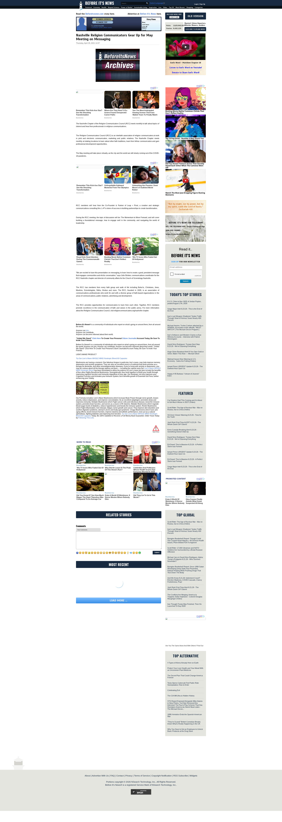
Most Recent (180, 7)
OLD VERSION (195, 16)
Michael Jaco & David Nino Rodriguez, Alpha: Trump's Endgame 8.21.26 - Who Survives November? (185, 559)
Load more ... (118, 600)
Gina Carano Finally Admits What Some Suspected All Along (194, 501)
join (87, 330)
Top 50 (171, 7)
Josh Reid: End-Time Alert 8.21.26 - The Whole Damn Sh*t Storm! (183, 588)
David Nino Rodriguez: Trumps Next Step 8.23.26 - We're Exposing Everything (183, 345)
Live (160, 7)
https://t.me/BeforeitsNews (177, 234)
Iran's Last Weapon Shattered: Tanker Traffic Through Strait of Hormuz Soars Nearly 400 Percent (184, 318)
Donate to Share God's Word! (185, 72)
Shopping (189, 7)
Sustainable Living (140, 7)
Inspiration (153, 7)
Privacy (128, 776)
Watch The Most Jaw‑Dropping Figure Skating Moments (185, 194)
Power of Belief (126, 7)
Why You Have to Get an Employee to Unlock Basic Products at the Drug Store (185, 730)
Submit (185, 281)
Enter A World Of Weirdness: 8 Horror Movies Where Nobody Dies (117, 497)
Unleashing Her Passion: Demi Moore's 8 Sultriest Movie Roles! (145, 187)
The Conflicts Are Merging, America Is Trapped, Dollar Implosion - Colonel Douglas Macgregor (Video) (184, 597)
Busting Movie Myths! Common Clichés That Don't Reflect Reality (117, 259)
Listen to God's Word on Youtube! (186, 67)
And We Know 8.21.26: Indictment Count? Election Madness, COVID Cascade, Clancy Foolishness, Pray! (184, 580)
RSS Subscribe (180, 776)
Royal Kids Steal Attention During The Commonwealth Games (87, 259)
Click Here (96, 338)
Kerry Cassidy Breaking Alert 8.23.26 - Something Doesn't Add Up (182, 431)
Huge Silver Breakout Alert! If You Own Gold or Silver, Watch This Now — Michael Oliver (185, 353)
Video (165, 7)
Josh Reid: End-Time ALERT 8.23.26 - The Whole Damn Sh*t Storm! (184, 423)
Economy (97, 7)
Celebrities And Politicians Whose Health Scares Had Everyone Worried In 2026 (144, 470)
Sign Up (202, 4)
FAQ (112, 776)
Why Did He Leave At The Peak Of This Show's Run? (118, 469)
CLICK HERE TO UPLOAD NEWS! (195, 29)
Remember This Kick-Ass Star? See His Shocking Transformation (89, 187)
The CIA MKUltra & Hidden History (180, 696)
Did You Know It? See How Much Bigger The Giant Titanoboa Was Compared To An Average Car (90, 497)
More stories (108, 27)
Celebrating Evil (173, 690)
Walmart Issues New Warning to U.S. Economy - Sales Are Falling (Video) (181, 360)
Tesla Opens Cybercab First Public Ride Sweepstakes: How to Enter (183, 684)
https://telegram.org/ (196, 226)
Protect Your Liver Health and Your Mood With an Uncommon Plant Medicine (185, 669)
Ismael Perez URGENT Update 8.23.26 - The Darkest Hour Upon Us (185, 367)
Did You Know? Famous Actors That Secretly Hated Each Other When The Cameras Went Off (184, 165)
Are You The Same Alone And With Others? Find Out (184, 646)
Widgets (193, 776)
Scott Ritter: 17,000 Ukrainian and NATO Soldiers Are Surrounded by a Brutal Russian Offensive (184, 550)
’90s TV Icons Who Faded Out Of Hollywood (144, 258)
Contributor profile (97, 27)
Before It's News (99, 3)
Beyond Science (113, 7)
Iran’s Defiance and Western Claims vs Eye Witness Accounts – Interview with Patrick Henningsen (184, 337)
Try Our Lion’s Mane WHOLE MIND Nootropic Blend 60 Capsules (101, 358)
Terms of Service (142, 776)
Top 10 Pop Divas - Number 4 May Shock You (184, 138)
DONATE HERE (174, 17)
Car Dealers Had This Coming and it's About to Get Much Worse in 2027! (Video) (184, 401)
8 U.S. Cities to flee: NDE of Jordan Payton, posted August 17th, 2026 (184, 302)
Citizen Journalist (129, 338)
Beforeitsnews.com (94, 14)
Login (196, 4)
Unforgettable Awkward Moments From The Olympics (116, 186)
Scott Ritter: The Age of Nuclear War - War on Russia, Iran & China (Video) (184, 409)
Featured (88, 7)
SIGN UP (175, 261)
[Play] (185, 47)
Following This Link (86, 418)
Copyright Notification (162, 776)
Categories (199, 7)
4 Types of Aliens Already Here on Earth (183, 663)
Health (104, 7)
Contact (120, 776)
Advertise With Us (100, 776)
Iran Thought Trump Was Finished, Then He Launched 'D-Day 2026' (184, 605)
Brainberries (80, 193)
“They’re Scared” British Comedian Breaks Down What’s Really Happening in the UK (183, 723)
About (87, 776)
